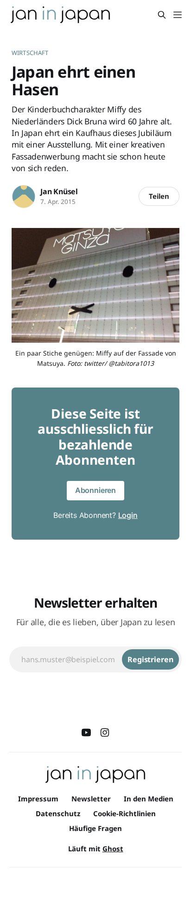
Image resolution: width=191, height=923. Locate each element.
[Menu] (177, 14)
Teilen (159, 196)
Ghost (112, 848)
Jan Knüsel (59, 191)
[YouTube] (86, 732)
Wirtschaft (30, 53)
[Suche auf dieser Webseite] (161, 14)
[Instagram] (104, 732)
